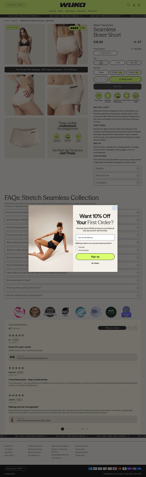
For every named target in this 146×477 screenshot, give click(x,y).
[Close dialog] (115, 208)
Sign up (95, 256)
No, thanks (95, 263)
